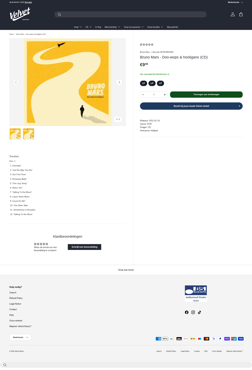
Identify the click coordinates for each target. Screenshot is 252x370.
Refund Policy (16, 298)
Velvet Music (19, 351)
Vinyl (76, 27)
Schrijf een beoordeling (84, 247)
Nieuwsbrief (172, 27)
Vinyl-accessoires (132, 27)
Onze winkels (15, 320)
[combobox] (130, 14)
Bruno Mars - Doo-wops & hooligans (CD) (31, 34)
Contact (13, 309)
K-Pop (98, 27)
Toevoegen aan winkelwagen (206, 94)
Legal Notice (15, 304)
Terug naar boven (126, 270)
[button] (241, 14)
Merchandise (111, 27)
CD (87, 27)
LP (143, 83)
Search (12, 292)
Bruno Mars (145, 52)
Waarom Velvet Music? (20, 326)
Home (11, 34)
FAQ (11, 315)
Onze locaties (153, 27)
